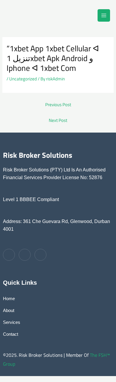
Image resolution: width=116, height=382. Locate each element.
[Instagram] (25, 255)
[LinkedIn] (40, 255)
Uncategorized (23, 78)
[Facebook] (9, 255)
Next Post (58, 120)
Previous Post (58, 104)
